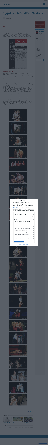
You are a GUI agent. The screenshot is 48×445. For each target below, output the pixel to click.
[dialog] (24, 222)
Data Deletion (20, 244)
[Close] (36, 200)
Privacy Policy (27, 244)
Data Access (24, 244)
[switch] (33, 214)
